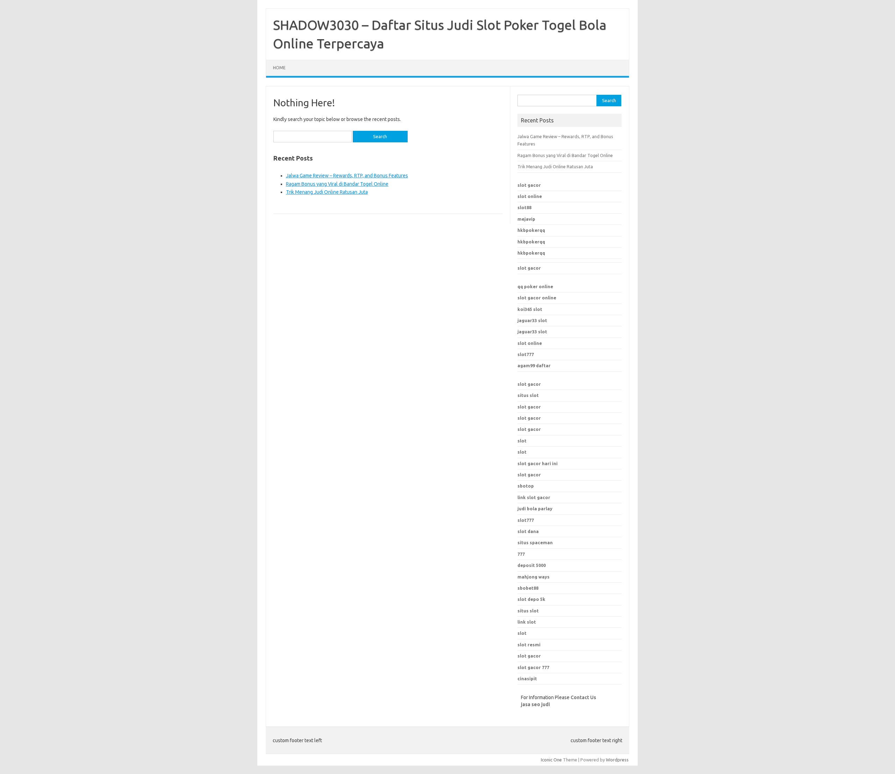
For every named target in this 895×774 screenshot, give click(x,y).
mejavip (526, 218)
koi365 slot (529, 309)
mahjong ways (533, 576)
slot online (529, 196)
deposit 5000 (531, 565)
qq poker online (535, 286)
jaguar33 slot (532, 320)
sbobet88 (527, 587)
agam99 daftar (534, 365)
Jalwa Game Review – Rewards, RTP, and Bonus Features (347, 175)
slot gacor (529, 185)
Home (279, 67)
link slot (526, 621)
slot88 (524, 207)
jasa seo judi (535, 704)
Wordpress (617, 759)
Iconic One (551, 759)
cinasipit (527, 678)
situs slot (528, 395)
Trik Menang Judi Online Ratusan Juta (327, 192)
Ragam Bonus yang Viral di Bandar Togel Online (337, 184)
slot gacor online (536, 297)
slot (522, 440)
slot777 (525, 354)
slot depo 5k (531, 599)
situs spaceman (535, 542)
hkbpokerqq (531, 230)
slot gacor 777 (533, 667)
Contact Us (583, 697)
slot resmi (528, 644)
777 (521, 554)
